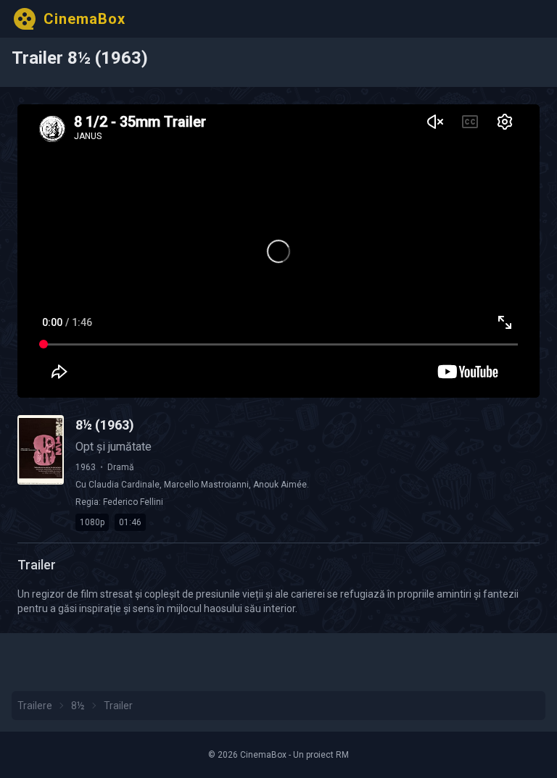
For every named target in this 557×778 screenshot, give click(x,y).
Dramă (120, 467)
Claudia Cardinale (124, 485)
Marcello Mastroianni (206, 485)
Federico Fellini (133, 502)
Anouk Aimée (280, 485)
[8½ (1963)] (40, 450)
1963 (85, 467)
